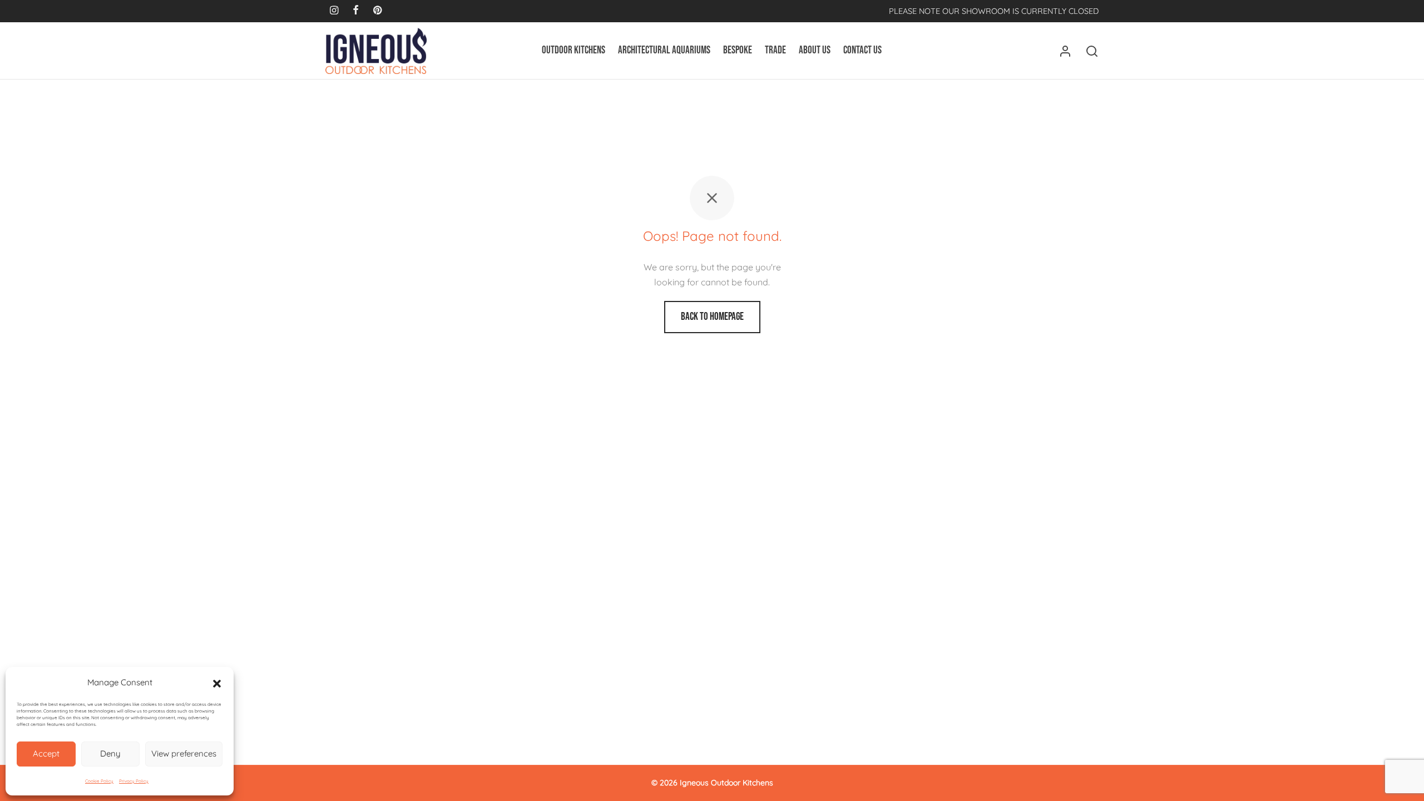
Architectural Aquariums (664, 50)
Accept (46, 753)
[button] (216, 682)
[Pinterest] (377, 11)
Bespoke (737, 50)
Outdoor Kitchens (573, 50)
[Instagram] (334, 11)
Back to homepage (712, 316)
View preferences (183, 753)
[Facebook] (355, 11)
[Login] (1065, 51)
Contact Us (862, 50)
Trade (775, 50)
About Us (814, 50)
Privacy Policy (134, 781)
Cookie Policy (99, 781)
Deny (110, 753)
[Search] (1092, 51)
